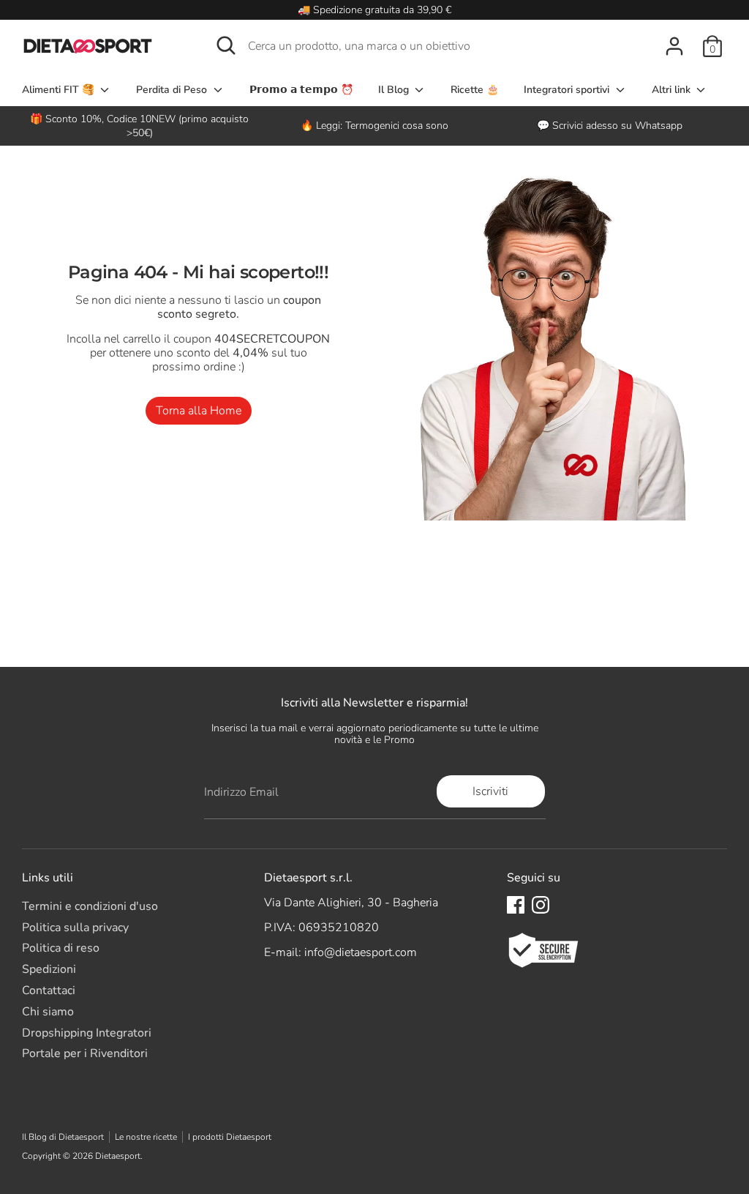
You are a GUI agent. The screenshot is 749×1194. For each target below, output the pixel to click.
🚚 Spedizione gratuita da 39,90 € (374, 10)
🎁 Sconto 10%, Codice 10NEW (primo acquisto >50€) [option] (139, 126)
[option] (374, 125)
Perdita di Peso (173, 90)
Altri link (672, 90)
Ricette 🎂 (475, 90)
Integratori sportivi (568, 90)
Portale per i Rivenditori (85, 1053)
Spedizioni (49, 969)
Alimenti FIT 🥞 (59, 90)
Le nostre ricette (146, 1137)
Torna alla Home (198, 411)
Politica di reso (60, 948)
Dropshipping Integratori (86, 1033)
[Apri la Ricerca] (226, 45)
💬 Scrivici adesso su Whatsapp (609, 126)
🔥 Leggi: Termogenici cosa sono (374, 126)
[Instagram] (540, 905)
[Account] (674, 46)
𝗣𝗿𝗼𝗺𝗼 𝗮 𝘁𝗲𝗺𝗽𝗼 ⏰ (301, 90)
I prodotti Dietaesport (229, 1137)
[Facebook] (515, 905)
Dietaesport (117, 1156)
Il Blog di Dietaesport (63, 1137)
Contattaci (48, 990)
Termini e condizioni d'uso (90, 906)
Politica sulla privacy (75, 927)
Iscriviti (490, 791)
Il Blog (395, 90)
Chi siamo (48, 1012)
